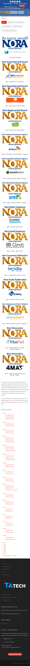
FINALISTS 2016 (10, 481)
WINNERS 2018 (9, 465)
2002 (4, 552)
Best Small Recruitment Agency (15, 202)
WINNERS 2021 (9, 438)
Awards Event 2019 (10, 459)
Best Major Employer (15, 227)
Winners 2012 (9, 509)
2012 (4, 507)
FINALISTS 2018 (10, 466)
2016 (4, 22)
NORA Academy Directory (9, 597)
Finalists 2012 (9, 511)
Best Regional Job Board (15, 130)
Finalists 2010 (9, 525)
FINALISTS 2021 (10, 440)
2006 (4, 544)
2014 (4, 493)
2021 (4, 436)
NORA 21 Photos (10, 442)
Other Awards (7, 26)
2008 (4, 535)
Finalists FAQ (6, 569)
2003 (4, 550)
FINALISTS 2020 (10, 449)
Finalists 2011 (9, 518)
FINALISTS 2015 (10, 488)
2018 (4, 463)
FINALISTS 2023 (10, 426)
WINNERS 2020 (9, 447)
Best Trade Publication (15, 299)
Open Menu (28, 12)
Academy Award (15, 57)
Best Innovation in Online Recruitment (15, 374)
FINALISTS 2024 (10, 417)
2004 (4, 548)
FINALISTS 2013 (10, 504)
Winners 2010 (9, 523)
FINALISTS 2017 (10, 473)
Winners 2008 (9, 537)
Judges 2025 (6, 574)
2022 (4, 429)
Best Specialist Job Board (15, 106)
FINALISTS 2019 (10, 458)
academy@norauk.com (14, 402)
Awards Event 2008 (10, 539)
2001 (4, 553)
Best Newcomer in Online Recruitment (15, 348)
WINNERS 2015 (9, 486)
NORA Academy (7, 594)
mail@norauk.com (12, 6)
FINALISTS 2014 (10, 497)
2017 (4, 470)
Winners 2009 (9, 530)
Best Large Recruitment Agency (15, 178)
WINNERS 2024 (9, 415)
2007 (4, 542)
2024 (4, 413)
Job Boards (20, 22)
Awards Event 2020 (10, 450)
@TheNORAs (8, 3)
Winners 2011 (9, 516)
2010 (4, 521)
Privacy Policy (7, 600)
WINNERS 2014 (9, 495)
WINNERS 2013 (9, 502)
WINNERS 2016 (9, 479)
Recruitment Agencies (9, 30)
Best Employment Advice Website (15, 323)
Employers (11, 22)
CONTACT (5, 563)
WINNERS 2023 (9, 424)
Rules (4, 572)
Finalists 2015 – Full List (12, 490)
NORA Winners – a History (10, 555)
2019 (4, 454)
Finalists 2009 (9, 532)
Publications (18, 26)
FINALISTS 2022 (10, 433)
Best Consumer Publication (15, 275)
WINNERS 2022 (9, 431)
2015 (4, 484)
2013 (4, 500)
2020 (4, 445)
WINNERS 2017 (9, 472)
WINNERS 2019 (9, 456)
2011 (4, 514)
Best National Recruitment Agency (15, 154)
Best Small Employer (15, 251)
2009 (4, 528)
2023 (4, 422)
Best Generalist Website (15, 81)
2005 (4, 546)
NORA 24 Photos (10, 418)
